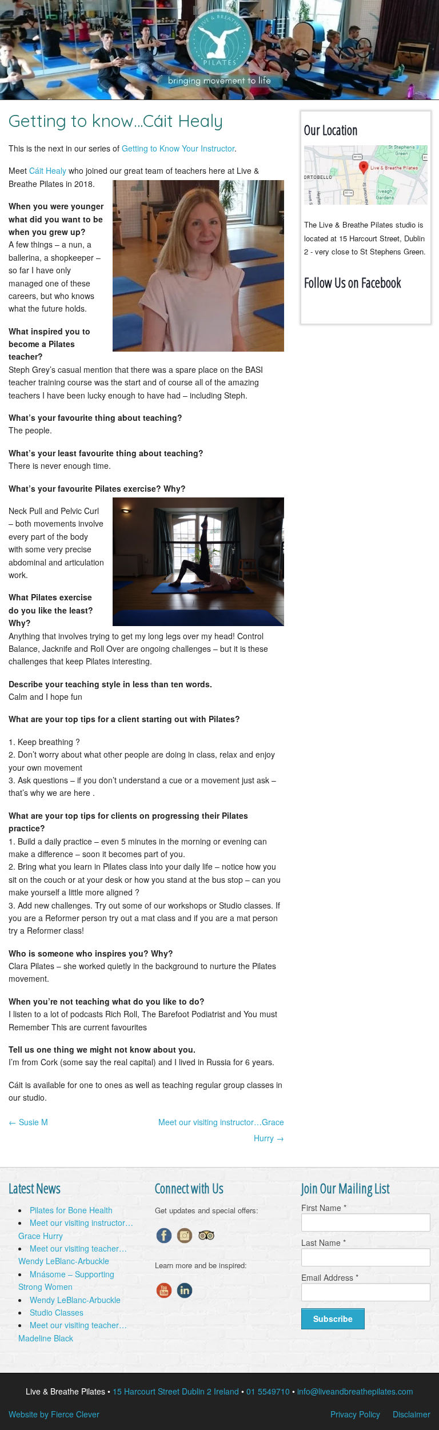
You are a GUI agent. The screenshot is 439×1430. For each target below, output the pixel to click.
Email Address (329, 1277)
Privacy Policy (355, 1414)
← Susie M (28, 1122)
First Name (323, 1208)
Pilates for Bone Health (71, 1210)
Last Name (323, 1242)
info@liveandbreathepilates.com (355, 1391)
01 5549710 (268, 1391)
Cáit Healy (47, 170)
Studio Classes (56, 1312)
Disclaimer (411, 1414)
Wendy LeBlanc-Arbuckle (75, 1299)
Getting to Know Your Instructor (178, 148)
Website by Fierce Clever (54, 1414)
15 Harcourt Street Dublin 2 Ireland (176, 1391)
